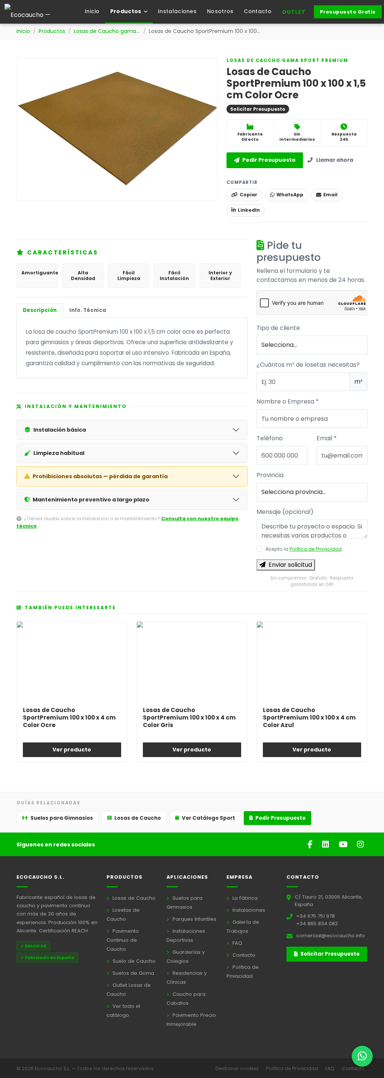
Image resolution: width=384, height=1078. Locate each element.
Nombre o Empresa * (287, 401)
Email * (326, 438)
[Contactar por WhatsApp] (362, 1056)
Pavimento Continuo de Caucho (122, 940)
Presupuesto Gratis (348, 12)
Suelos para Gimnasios (61, 818)
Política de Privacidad (316, 549)
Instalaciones (177, 11)
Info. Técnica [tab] (87, 310)
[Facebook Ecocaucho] (311, 844)
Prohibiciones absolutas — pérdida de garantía (100, 476)
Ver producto (71, 749)
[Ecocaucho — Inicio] (42, 12)
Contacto (257, 11)
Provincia (270, 475)
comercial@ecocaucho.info (330, 935)
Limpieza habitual (58, 453)
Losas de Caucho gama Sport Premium (125, 31)
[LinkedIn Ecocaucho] (326, 844)
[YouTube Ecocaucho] (344, 844)
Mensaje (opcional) (285, 511)
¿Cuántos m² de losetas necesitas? (308, 364)
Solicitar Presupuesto (329, 954)
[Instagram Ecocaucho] (360, 844)
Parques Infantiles (193, 919)
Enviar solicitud (290, 564)
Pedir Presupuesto (269, 160)
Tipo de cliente (278, 328)
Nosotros (220, 11)
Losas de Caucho (137, 818)
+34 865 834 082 (317, 923)
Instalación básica (59, 430)
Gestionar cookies (237, 1068)
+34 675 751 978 (315, 916)
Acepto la (304, 549)
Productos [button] (126, 11)
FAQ (236, 943)
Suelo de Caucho (133, 961)
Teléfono (269, 438)
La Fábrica (244, 898)
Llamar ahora (334, 160)
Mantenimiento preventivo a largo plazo (91, 499)
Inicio (92, 11)
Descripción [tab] (40, 310)
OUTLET (294, 12)
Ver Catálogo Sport (208, 818)
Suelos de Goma (132, 973)
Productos (52, 31)
